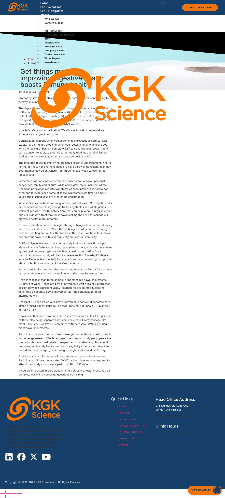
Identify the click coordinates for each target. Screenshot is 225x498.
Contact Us (48, 66)
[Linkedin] (9, 457)
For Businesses (50, 7)
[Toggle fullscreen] (14, 492)
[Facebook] (21, 457)
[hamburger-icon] (163, 2)
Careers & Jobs (53, 22)
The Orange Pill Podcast (59, 34)
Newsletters (51, 62)
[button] (205, 490)
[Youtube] (46, 457)
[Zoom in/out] (19, 492)
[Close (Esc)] (3, 492)
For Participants (51, 11)
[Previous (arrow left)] (3, 496)
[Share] (8, 492)
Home (44, 3)
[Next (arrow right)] (8, 496)
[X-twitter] (34, 457)
